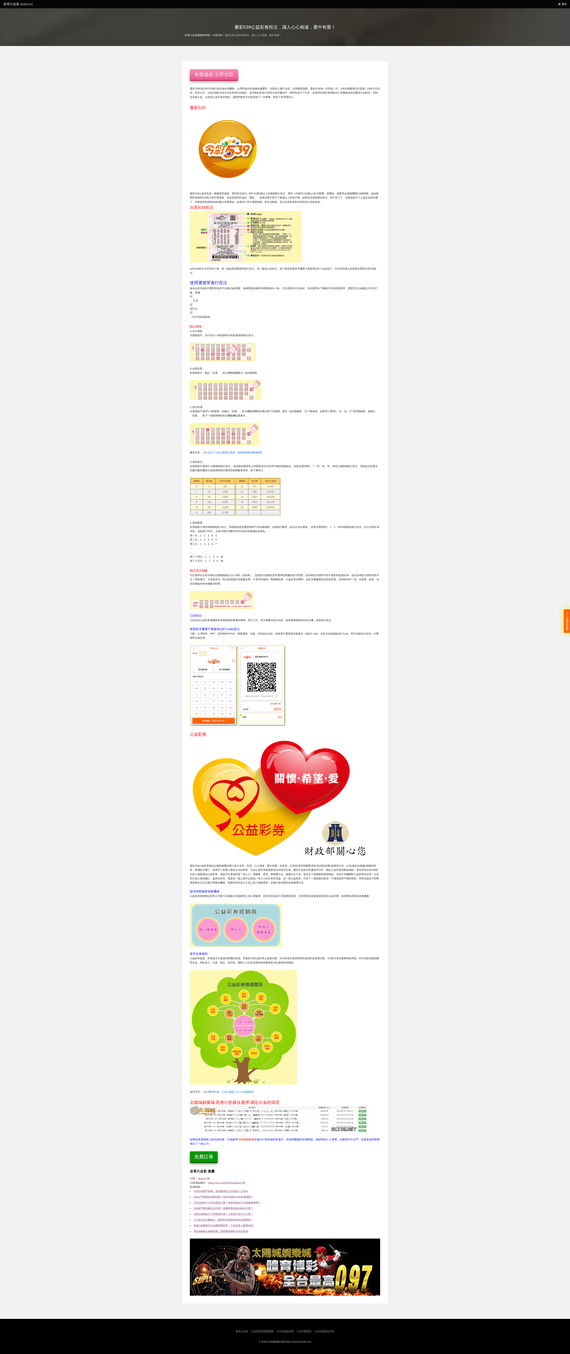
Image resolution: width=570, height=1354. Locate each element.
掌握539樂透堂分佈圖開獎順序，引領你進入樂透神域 (223, 1225)
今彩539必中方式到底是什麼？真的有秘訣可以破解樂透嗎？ (227, 1202)
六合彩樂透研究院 (324, 1331)
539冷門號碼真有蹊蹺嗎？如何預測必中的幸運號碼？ (223, 1196)
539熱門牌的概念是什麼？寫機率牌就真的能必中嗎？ (223, 1208)
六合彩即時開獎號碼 (262, 1331)
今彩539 (217, 35)
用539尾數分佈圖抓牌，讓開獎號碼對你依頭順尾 (221, 1231)
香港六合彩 (242, 1331)
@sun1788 (204, 1178)
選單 (564, 4)
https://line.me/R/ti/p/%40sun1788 (226, 1182)
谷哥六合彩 (18, 4)
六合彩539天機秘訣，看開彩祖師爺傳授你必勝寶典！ (223, 1219)
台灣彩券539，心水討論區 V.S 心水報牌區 (228, 1091)
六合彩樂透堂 (304, 1331)
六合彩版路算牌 (285, 1331)
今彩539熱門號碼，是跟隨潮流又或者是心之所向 (221, 1191)
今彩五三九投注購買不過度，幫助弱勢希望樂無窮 (233, 452)
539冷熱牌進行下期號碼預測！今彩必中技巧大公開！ (223, 1214)
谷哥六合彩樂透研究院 (197, 35)
